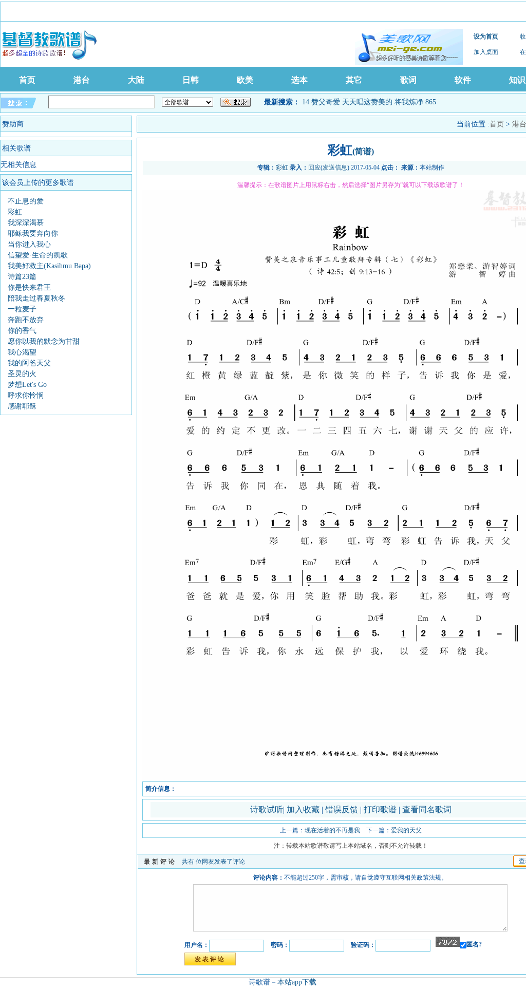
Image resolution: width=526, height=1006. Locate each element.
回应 (314, 167)
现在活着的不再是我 (332, 830)
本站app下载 (296, 982)
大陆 (136, 80)
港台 (81, 80)
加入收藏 (304, 809)
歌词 (408, 80)
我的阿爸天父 (29, 363)
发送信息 (335, 167)
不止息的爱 (26, 201)
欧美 (245, 80)
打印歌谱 (381, 809)
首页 (27, 80)
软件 (463, 80)
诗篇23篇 (22, 277)
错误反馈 (341, 809)
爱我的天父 (406, 830)
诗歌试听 (266, 809)
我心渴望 (22, 352)
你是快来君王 (29, 287)
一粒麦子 (22, 309)
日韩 (190, 80)
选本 (299, 80)
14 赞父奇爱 (321, 102)
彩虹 (15, 212)
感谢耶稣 (22, 406)
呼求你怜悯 (26, 395)
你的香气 (22, 330)
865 (430, 102)
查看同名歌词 (427, 809)
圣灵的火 (22, 374)
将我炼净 (408, 102)
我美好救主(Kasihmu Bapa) (49, 266)
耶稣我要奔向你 (33, 233)
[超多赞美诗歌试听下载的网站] (409, 47)
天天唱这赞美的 (367, 102)
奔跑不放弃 (26, 320)
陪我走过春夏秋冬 (36, 298)
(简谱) (363, 151)
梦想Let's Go (27, 384)
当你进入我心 (29, 244)
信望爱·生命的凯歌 (38, 255)
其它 (354, 80)
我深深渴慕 (26, 223)
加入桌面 (486, 51)
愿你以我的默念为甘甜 (44, 341)
